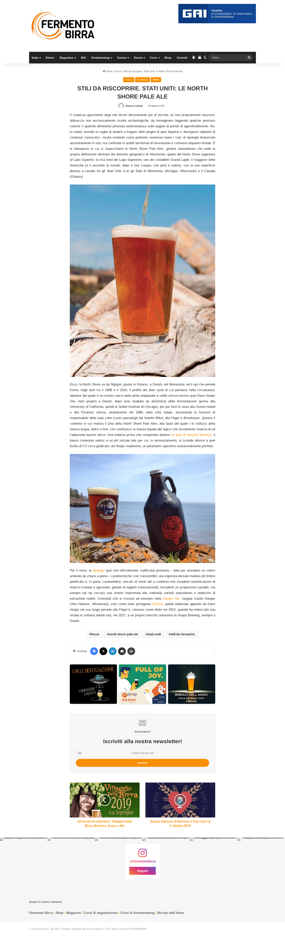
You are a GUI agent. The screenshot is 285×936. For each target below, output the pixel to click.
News (156, 79)
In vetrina (142, 79)
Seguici (142, 871)
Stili (83, 57)
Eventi (138, 57)
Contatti (182, 57)
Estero (50, 57)
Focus (117, 71)
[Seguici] (142, 855)
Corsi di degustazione (100, 913)
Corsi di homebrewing (137, 913)
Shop (167, 57)
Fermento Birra (41, 913)
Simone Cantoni (134, 106)
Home (108, 71)
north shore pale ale (123, 634)
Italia (35, 57)
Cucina (121, 57)
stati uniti (154, 634)
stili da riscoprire (182, 634)
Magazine (73, 913)
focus (95, 634)
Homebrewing (100, 57)
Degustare (66, 57)
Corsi (153, 57)
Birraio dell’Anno (170, 913)
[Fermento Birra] (63, 26)
